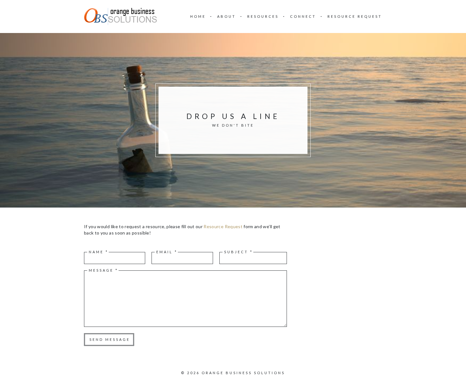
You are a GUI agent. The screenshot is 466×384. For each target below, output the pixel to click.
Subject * (238, 252)
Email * (167, 252)
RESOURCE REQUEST (354, 16)
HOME (198, 16)
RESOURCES (263, 16)
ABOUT (226, 16)
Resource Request (223, 226)
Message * (103, 270)
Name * (98, 252)
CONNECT (303, 16)
